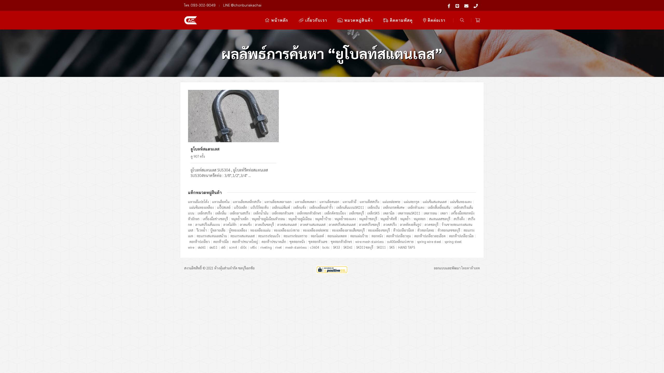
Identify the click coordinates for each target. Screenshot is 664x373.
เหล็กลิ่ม (220, 213)
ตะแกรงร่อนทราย (295, 236)
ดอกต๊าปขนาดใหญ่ (245, 241)
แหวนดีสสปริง (369, 201)
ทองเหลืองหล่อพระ (316, 230)
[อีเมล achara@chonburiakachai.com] (466, 5)
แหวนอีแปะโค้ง (198, 201)
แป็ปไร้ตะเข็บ (260, 207)
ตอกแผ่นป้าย (359, 236)
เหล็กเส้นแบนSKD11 (350, 207)
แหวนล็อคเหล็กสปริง (247, 201)
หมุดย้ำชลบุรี (368, 219)
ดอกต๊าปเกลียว (199, 241)
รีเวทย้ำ (202, 230)
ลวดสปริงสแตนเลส (342, 224)
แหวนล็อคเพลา (305, 201)
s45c (253, 247)
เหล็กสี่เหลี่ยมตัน (439, 207)
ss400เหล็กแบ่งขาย (400, 241)
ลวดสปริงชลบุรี (369, 224)
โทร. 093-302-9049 (200, 5)
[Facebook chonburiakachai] (449, 5)
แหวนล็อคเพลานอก (278, 201)
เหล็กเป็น (374, 207)
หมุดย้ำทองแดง (345, 219)
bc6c (326, 247)
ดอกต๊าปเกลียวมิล (461, 236)
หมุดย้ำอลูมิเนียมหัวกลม (268, 219)
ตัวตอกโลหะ (425, 230)
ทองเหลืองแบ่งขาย (287, 230)
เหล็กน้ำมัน (260, 213)
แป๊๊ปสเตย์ (224, 207)
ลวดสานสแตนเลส (313, 224)
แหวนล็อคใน (221, 201)
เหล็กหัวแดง (416, 207)
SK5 (392, 247)
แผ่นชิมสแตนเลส (435, 201)
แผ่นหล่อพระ (391, 201)
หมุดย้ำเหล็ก (239, 219)
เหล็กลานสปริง (240, 213)
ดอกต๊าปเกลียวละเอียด (430, 236)
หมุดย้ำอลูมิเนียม (300, 219)
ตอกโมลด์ (317, 236)
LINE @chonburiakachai (242, 5)
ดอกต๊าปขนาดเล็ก (273, 241)
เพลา (444, 213)
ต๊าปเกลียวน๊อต (403, 230)
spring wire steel (429, 241)
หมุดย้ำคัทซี (389, 219)
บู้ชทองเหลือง (238, 230)
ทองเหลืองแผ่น (260, 230)
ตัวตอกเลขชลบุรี (449, 230)
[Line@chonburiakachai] (457, 5)
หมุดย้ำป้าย (323, 219)
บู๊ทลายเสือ (217, 230)
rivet (278, 247)
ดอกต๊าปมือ (221, 241)
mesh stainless (296, 247)
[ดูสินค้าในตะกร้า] (477, 20)
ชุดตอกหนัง (297, 241)
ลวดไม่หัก (230, 224)
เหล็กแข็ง (299, 207)
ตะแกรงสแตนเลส (242, 236)
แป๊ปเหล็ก (240, 207)
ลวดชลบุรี (431, 224)
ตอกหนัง (377, 236)
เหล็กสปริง (205, 213)
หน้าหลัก (279, 20)
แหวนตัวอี (349, 201)
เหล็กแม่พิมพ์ (281, 207)
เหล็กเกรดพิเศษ (393, 207)
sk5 (223, 247)
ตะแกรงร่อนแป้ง (269, 236)
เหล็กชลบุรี (356, 213)
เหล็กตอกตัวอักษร (309, 213)
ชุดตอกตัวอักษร (341, 241)
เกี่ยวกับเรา (315, 20)
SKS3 (336, 247)
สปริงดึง (459, 219)
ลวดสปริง (390, 224)
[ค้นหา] (462, 20)
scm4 (233, 247)
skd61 (202, 247)
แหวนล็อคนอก (329, 201)
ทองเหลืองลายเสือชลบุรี (348, 230)
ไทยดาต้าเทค (470, 268)
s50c (243, 247)
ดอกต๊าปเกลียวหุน (398, 236)
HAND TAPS (406, 247)
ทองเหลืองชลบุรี (379, 230)
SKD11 (381, 247)
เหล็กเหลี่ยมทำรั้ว (321, 207)
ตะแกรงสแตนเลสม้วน (212, 236)
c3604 (314, 247)
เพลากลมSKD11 (409, 213)
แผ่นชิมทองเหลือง (201, 207)
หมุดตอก (420, 219)
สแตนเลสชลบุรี (439, 219)
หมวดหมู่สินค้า (358, 20)
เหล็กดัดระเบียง (335, 213)
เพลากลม (430, 213)
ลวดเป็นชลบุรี (264, 224)
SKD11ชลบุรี (364, 247)
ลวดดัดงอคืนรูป (410, 224)
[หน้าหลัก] (190, 19)
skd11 (213, 247)
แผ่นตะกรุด (411, 201)
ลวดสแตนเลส (287, 224)
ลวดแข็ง (246, 224)
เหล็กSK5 (373, 213)
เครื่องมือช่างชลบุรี (215, 219)
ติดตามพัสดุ (401, 20)
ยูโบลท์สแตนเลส (205, 149)
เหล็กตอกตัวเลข (283, 213)
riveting (266, 247)
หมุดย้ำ (405, 219)
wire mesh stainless (369, 241)
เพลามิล (389, 213)
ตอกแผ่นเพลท (337, 236)
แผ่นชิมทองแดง (461, 201)
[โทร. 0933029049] (476, 5)
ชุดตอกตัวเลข (317, 241)
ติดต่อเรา (435, 20)
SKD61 (348, 247)
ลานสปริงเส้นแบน (207, 224)
